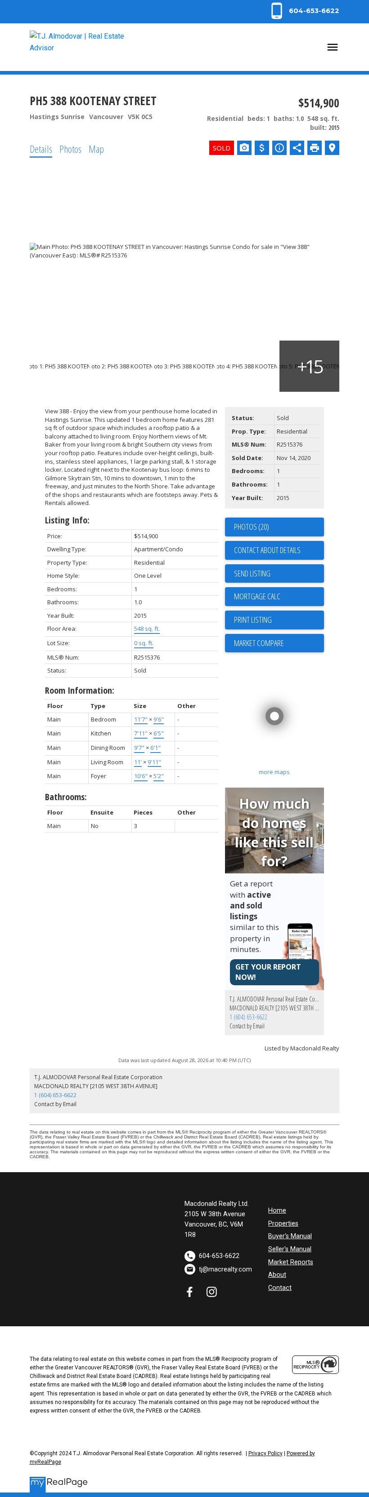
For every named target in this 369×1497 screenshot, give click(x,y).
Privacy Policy (265, 1453)
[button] (303, 11)
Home (277, 1210)
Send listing (252, 573)
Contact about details (267, 550)
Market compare (259, 643)
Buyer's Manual (290, 1236)
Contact (280, 1288)
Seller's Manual (289, 1249)
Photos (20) (251, 526)
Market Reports (290, 1262)
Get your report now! (268, 972)
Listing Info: (67, 520)
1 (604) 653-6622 (248, 1017)
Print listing (253, 619)
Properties (283, 1223)
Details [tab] (41, 148)
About (277, 1275)
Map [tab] (96, 148)
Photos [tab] (70, 148)
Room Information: (79, 690)
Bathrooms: (66, 797)
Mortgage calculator (279, 596)
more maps (274, 772)
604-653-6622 (314, 11)
